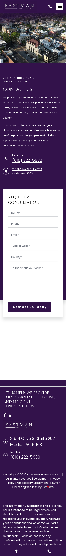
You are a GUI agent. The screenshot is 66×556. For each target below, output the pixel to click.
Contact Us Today (30, 307)
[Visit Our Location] (16, 551)
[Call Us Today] (49, 551)
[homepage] (19, 429)
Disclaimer (41, 479)
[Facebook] (4, 415)
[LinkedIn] (10, 415)
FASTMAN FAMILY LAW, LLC (44, 474)
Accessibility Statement (32, 483)
